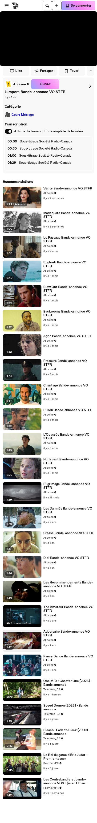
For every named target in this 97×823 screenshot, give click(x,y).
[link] (17, 84)
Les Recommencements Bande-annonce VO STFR (68, 584)
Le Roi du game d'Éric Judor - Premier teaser (65, 757)
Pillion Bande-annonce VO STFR (68, 410)
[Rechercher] (47, 5)
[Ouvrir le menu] (6, 5)
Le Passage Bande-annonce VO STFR (67, 239)
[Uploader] (56, 5)
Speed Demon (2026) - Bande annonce (65, 707)
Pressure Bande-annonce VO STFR (65, 363)
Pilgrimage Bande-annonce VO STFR (66, 486)
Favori (74, 71)
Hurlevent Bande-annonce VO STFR (66, 461)
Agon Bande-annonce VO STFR (67, 336)
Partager (46, 71)
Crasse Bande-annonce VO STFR (68, 533)
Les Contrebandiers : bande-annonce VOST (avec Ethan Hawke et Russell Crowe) (64, 781)
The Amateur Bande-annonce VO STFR (68, 609)
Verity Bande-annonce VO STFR (67, 188)
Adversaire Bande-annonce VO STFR (66, 633)
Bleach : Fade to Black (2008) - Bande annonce (66, 732)
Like (18, 71)
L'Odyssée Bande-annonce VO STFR (66, 436)
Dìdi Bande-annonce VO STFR (66, 558)
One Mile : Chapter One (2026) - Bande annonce (67, 683)
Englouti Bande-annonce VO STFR (64, 264)
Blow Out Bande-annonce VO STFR (65, 289)
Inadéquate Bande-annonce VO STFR (66, 215)
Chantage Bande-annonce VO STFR (65, 387)
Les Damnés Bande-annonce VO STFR (67, 510)
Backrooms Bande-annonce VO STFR (67, 313)
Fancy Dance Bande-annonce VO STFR (68, 658)
